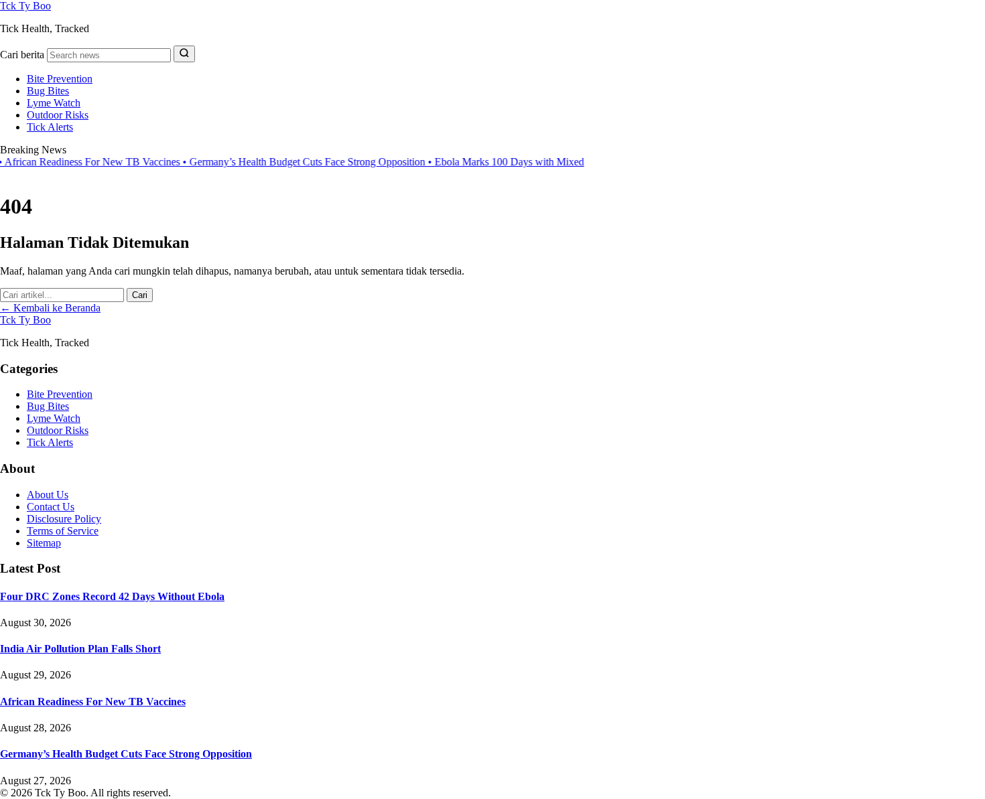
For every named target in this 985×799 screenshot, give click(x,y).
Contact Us (50, 506)
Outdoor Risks (57, 115)
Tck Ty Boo (25, 5)
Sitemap (44, 543)
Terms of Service (62, 530)
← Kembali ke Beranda (50, 307)
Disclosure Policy (64, 518)
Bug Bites (48, 90)
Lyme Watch (53, 102)
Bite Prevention (59, 78)
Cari (139, 295)
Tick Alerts (50, 127)
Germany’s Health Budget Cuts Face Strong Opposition (286, 161)
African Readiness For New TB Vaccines (93, 701)
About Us (47, 494)
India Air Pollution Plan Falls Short (80, 648)
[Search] (184, 54)
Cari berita (22, 54)
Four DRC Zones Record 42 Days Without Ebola (112, 596)
